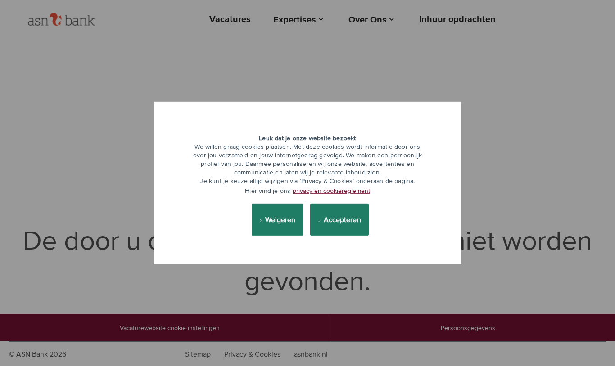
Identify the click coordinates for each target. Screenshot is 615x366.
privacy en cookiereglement (331, 190)
